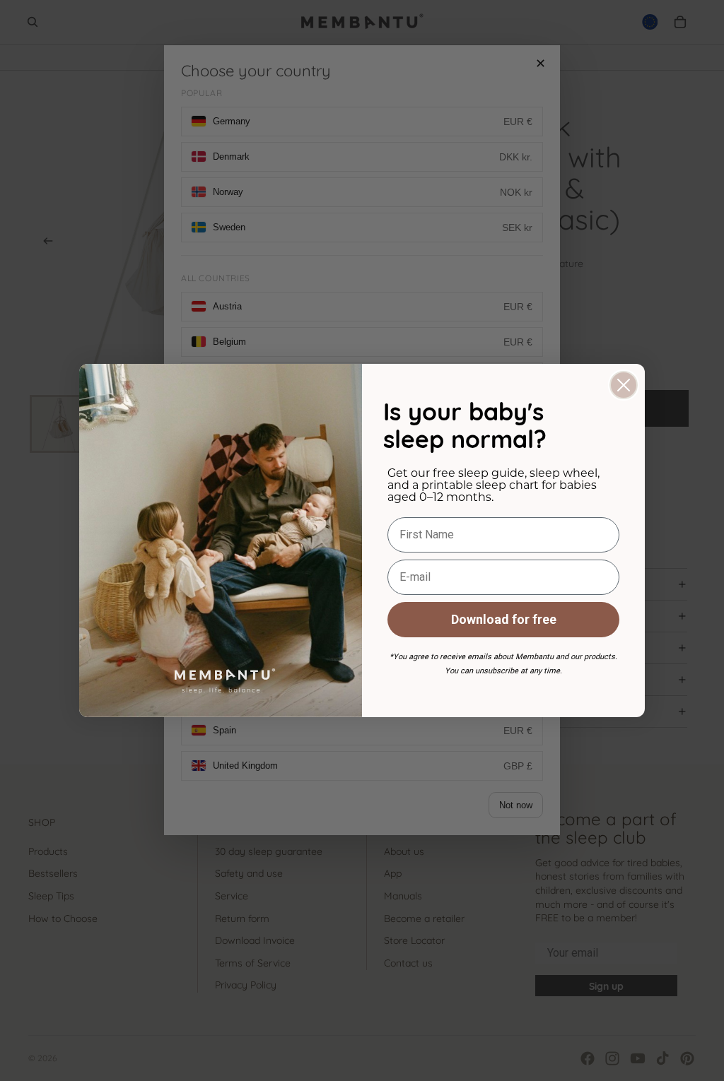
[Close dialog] (623, 385)
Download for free (503, 619)
